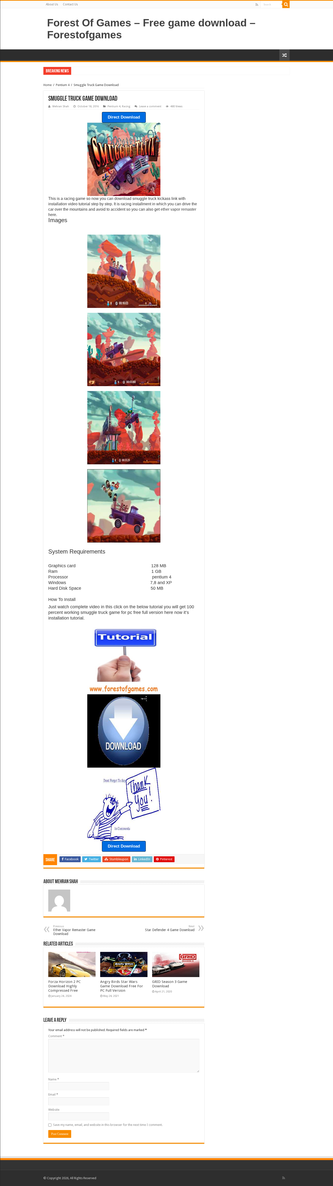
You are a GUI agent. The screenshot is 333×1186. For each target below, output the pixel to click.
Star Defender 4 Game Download (170, 928)
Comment (56, 1036)
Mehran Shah (60, 106)
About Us (52, 4)
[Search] (286, 4)
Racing (126, 106)
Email (53, 1094)
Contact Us (70, 4)
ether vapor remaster (178, 209)
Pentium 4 (62, 85)
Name (53, 1079)
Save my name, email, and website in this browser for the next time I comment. (108, 1125)
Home (47, 85)
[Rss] (257, 5)
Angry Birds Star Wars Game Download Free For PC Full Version (121, 986)
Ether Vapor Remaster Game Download (74, 930)
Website (53, 1109)
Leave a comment (150, 106)
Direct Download (124, 117)
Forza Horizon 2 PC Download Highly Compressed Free (64, 986)
